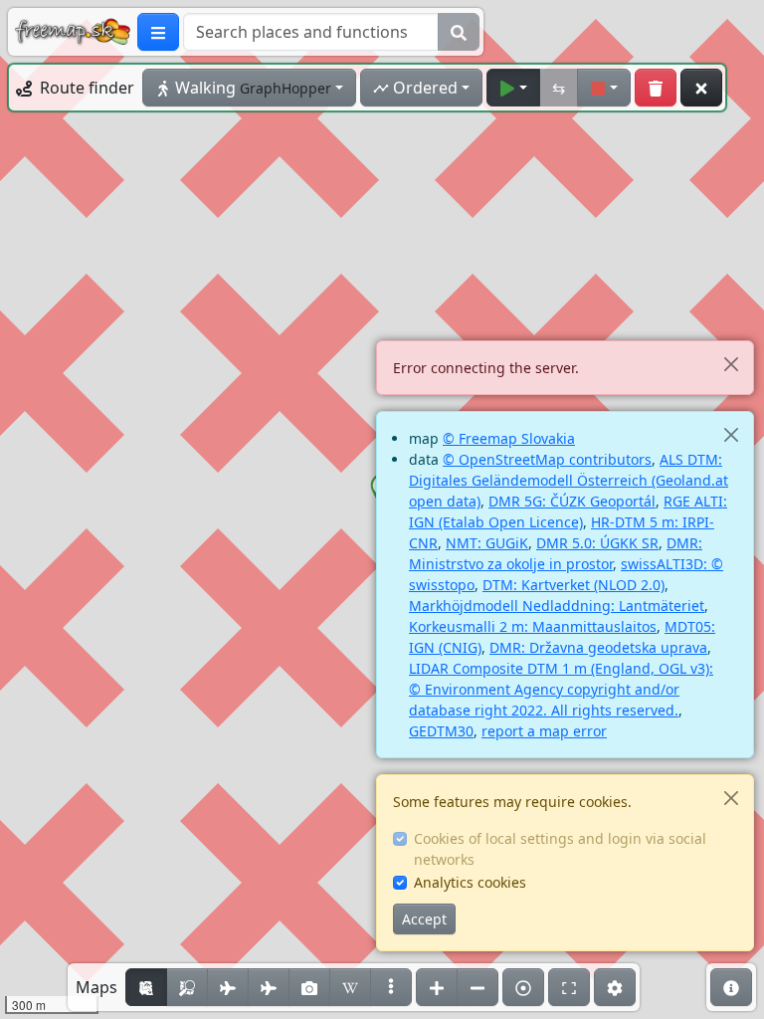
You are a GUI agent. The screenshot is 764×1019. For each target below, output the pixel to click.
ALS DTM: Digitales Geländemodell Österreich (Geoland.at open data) (568, 480)
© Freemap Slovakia (509, 438)
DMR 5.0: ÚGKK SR (597, 542)
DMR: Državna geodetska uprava (598, 647)
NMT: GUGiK (487, 542)
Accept (424, 919)
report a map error (544, 730)
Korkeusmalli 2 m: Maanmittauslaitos (533, 626)
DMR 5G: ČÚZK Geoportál (572, 501)
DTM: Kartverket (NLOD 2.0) (573, 584)
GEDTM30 (441, 730)
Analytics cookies (470, 882)
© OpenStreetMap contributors (547, 459)
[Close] (730, 363)
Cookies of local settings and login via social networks (560, 849)
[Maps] (391, 987)
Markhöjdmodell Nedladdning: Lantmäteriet (556, 605)
